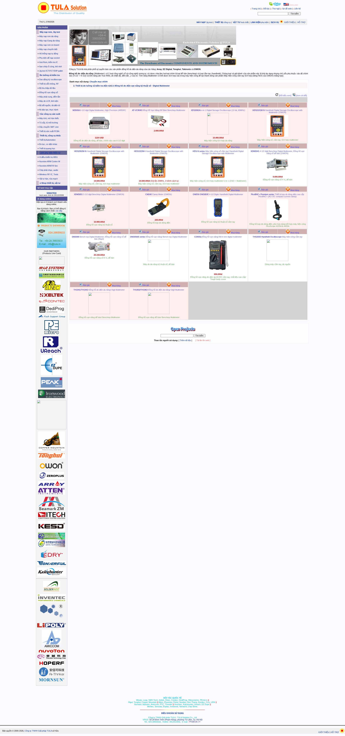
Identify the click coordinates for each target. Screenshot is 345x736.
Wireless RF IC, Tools (48, 174)
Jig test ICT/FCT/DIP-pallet (51, 71)
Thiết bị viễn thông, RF (49, 84)
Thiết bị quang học (47, 148)
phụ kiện (265, 22)
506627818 (51, 193)
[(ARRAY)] (99, 134)
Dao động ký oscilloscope (50, 79)
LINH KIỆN (255, 22)
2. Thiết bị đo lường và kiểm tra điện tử (91, 86)
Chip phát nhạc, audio (48, 170)
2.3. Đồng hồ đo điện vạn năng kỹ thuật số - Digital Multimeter (140, 86)
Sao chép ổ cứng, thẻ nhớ (50, 66)
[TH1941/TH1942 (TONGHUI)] (99, 313)
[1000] (62, 14)
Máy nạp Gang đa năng (49, 41)
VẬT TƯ (236, 22)
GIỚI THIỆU (290, 22)
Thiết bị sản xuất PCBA (49, 131)
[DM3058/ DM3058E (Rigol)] (158, 260)
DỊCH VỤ (274, 22)
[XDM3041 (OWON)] (277, 173)
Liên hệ (297, 9)
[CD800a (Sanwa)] (218, 270)
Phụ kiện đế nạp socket (49, 58)
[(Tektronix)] (277, 260)
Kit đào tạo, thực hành (48, 110)
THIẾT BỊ (218, 22)
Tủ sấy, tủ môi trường (48, 123)
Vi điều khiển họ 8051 (48, 157)
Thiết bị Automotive (47, 140)
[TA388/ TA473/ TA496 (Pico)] (277, 220)
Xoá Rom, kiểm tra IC (48, 62)
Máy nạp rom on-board (49, 45)
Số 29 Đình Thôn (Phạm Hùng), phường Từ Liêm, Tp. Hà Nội (175, 720)
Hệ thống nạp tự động (48, 53)
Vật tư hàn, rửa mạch (48, 179)
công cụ (227, 22)
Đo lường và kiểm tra (49, 75)
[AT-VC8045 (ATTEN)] (158, 127)
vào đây (58, 211)
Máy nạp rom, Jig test (49, 32)
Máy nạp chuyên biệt (48, 49)
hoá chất (244, 22)
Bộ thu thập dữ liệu (47, 88)
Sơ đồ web (287, 9)
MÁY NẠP (201, 22)
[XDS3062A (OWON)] (218, 134)
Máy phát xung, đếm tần (49, 97)
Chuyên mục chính (99, 82)
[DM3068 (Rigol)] (99, 251)
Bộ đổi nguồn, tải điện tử (49, 105)
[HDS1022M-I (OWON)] (158, 177)
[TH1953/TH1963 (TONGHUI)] (158, 313)
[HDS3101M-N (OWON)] (277, 136)
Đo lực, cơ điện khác (48, 144)
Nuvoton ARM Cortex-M (49, 161)
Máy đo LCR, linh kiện (48, 101)
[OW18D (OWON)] (218, 218)
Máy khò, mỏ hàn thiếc (49, 118)
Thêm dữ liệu (185, 340)
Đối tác (266, 9)
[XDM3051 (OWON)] (99, 218)
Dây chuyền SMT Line (49, 127)
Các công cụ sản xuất (49, 114)
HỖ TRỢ (301, 22)
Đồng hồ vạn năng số (48, 92)
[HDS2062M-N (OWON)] (99, 177)
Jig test (209, 22)
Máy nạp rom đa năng (48, 36)
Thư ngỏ (276, 9)
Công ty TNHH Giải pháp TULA (38, 731)
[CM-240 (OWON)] (158, 216)
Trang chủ (256, 9)
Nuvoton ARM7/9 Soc (48, 166)
